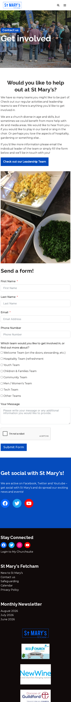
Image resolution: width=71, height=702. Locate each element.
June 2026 (8, 619)
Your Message (10, 404)
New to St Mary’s (12, 572)
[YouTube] (28, 503)
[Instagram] (19, 545)
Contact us (8, 577)
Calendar (7, 585)
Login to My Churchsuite (17, 551)
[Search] (58, 5)
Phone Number (11, 327)
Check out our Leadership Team (24, 161)
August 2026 (9, 611)
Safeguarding (10, 581)
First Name (8, 281)
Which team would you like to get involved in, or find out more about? (33, 345)
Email (4, 312)
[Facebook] (5, 503)
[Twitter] (17, 503)
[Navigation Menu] (65, 5)
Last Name (8, 296)
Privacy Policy (10, 589)
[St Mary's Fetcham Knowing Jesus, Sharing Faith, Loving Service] (12, 5)
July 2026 (7, 615)
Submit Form (13, 447)
